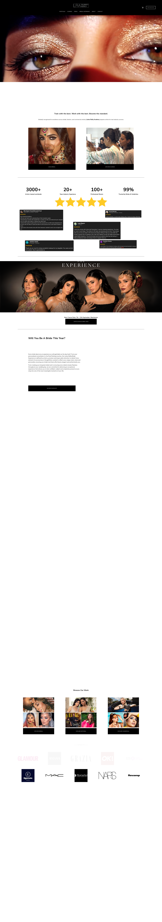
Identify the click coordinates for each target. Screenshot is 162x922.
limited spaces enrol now (81, 321)
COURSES (69, 11)
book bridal (52, 167)
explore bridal (38, 731)
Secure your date (52, 388)
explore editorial (81, 731)
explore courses (110, 167)
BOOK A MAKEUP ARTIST (151, 7)
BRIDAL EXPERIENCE (85, 11)
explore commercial (123, 731)
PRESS (75, 11)
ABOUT (94, 11)
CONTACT (100, 11)
